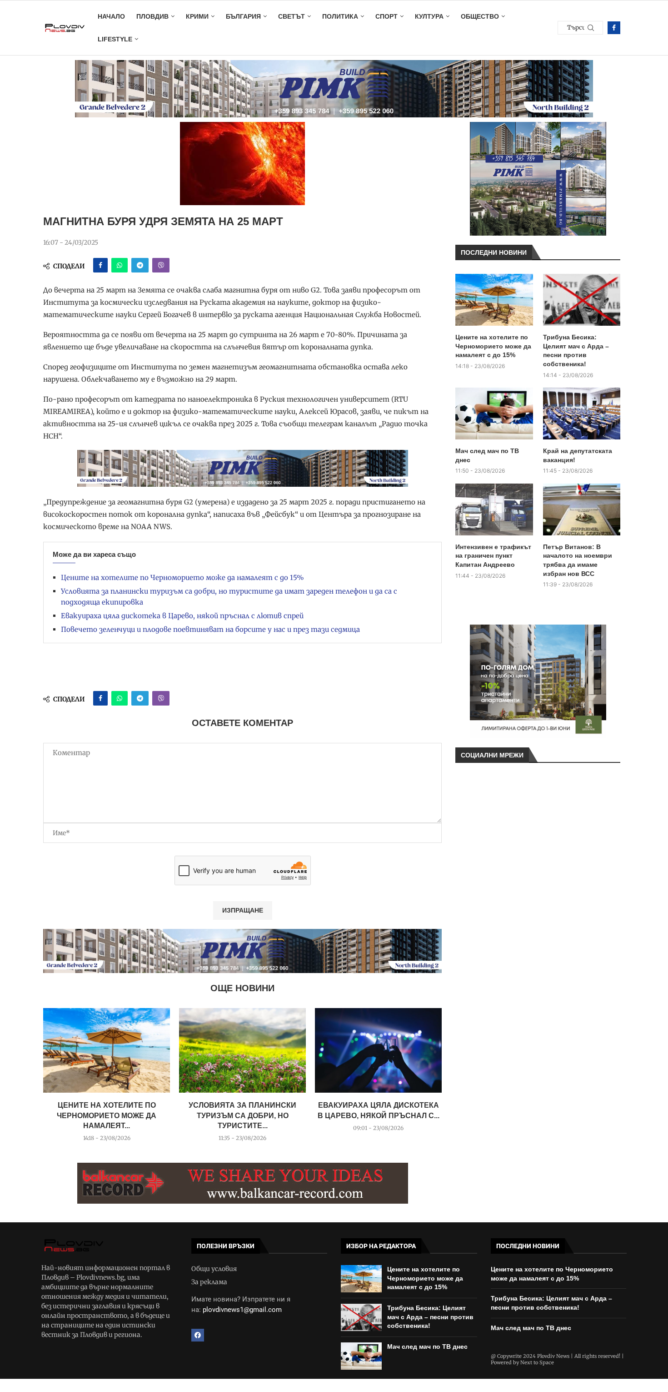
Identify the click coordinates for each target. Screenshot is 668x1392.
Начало (111, 16)
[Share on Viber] (160, 265)
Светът (291, 16)
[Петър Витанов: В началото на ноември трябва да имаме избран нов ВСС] (582, 509)
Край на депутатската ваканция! (577, 455)
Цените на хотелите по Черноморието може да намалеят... (106, 1115)
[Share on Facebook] (100, 265)
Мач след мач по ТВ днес (487, 455)
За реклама (209, 1282)
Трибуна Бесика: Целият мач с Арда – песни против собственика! (576, 350)
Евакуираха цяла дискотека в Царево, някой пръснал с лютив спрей (182, 615)
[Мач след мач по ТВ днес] (494, 413)
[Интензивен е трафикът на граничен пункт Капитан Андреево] (494, 509)
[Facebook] (614, 27)
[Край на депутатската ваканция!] (582, 413)
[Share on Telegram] (140, 265)
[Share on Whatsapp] (119, 265)
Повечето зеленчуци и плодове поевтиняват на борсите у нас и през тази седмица (210, 629)
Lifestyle (115, 39)
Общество (480, 16)
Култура (429, 16)
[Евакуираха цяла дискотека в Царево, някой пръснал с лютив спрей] (378, 1050)
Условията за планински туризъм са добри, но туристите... (242, 1115)
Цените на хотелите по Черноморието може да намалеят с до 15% (182, 577)
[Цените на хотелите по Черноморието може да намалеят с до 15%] (106, 1050)
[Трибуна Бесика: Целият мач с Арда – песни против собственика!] (582, 300)
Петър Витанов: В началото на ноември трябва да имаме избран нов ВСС (577, 560)
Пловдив (152, 16)
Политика (340, 16)
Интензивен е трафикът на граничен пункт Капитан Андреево (493, 555)
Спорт (386, 16)
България (243, 16)
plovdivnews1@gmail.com (242, 1310)
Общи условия (214, 1269)
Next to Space (537, 1362)
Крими (197, 16)
